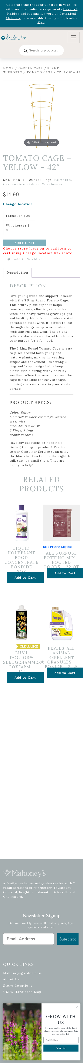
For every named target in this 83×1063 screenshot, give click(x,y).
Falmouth (62, 180)
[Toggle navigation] (74, 37)
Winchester (52, 184)
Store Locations (18, 985)
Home (8, 68)
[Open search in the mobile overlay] (41, 50)
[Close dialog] (77, 1006)
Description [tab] (17, 272)
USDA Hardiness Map (22, 992)
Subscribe (67, 939)
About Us (11, 979)
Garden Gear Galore (21, 184)
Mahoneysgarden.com (22, 973)
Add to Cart (24, 243)
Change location (18, 204)
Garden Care (31, 68)
